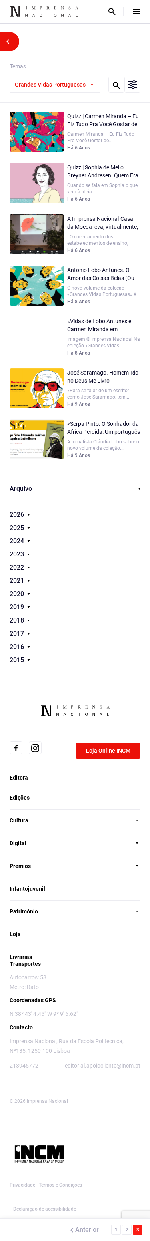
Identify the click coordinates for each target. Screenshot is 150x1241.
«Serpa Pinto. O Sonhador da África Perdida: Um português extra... (103, 428)
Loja (15, 934)
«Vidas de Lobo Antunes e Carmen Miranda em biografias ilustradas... (99, 325)
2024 (18, 541)
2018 (18, 620)
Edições (20, 797)
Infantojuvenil (27, 889)
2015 (18, 660)
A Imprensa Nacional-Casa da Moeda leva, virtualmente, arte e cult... (102, 223)
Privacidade (22, 1185)
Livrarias (21, 957)
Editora (19, 777)
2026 (18, 514)
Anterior (87, 1229)
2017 (18, 633)
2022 (18, 567)
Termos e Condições (60, 1185)
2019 (18, 607)
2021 (18, 580)
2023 (18, 554)
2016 (18, 647)
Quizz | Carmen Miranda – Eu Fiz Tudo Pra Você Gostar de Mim (103, 120)
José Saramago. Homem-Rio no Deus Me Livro (102, 376)
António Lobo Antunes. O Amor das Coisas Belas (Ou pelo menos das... (100, 274)
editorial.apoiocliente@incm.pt (102, 1065)
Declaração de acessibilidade (44, 1209)
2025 (18, 528)
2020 (18, 594)
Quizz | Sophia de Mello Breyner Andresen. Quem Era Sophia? (102, 171)
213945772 (24, 1065)
